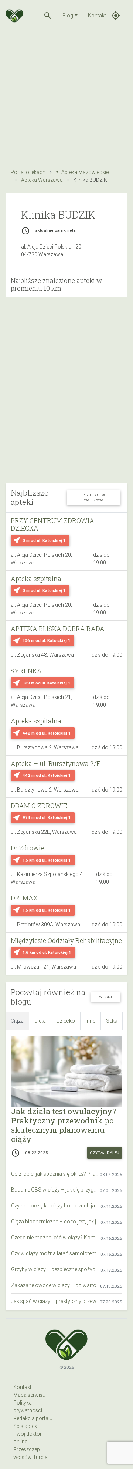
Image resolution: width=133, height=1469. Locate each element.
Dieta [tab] (40, 1020)
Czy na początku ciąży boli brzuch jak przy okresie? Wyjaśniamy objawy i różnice (55, 1205)
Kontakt (97, 15)
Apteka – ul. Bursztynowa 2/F (55, 763)
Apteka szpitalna (36, 578)
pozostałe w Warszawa (93, 497)
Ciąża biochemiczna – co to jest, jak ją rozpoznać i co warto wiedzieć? (55, 1221)
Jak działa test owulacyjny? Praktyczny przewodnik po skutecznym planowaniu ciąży (63, 1125)
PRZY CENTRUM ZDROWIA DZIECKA (52, 524)
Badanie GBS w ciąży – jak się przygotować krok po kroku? (55, 1189)
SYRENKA (26, 671)
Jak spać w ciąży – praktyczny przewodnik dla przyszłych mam (55, 1301)
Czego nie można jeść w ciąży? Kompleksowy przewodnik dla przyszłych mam (55, 1237)
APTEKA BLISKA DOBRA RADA (58, 628)
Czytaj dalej (104, 1152)
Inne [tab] (90, 1020)
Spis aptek (25, 1426)
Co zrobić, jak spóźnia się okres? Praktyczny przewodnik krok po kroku (55, 1173)
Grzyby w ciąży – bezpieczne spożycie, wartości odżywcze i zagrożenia (55, 1269)
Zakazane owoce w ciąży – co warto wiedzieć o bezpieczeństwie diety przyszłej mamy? (55, 1285)
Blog (67, 15)
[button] (47, 15)
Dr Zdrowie (27, 848)
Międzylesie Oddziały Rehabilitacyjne (66, 940)
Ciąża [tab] (17, 1020)
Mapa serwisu (29, 1395)
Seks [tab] (111, 1020)
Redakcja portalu (32, 1418)
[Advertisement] (66, 97)
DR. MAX (24, 898)
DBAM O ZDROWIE (39, 806)
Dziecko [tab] (66, 1020)
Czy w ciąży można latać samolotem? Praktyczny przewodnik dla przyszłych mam (55, 1253)
